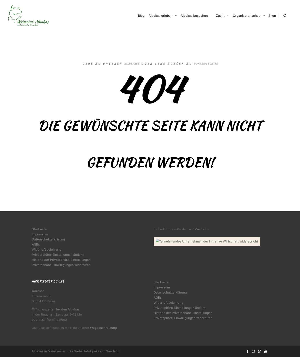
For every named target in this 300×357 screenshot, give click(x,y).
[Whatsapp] (259, 351)
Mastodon (201, 229)
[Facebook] (247, 351)
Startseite (39, 229)
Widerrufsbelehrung (46, 249)
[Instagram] (253, 351)
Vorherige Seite (206, 63)
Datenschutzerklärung (48, 239)
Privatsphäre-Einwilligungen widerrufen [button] (61, 265)
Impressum (40, 234)
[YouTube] (265, 351)
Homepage (131, 63)
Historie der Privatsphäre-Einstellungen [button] (61, 260)
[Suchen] (285, 15)
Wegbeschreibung (103, 328)
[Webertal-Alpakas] (28, 15)
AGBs (36, 244)
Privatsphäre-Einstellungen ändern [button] (58, 255)
